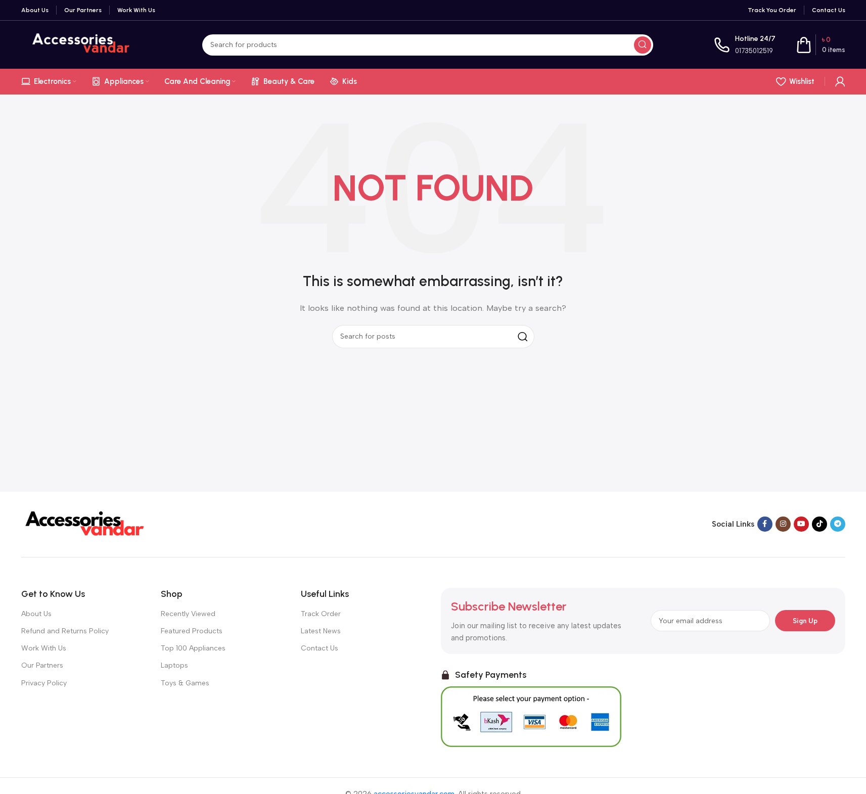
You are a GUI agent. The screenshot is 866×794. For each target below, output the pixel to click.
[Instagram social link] (783, 524)
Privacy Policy (44, 683)
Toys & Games (185, 683)
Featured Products (191, 631)
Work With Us (43, 648)
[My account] (840, 81)
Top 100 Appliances (193, 648)
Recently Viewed (188, 614)
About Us (36, 614)
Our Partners (42, 665)
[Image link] (84, 523)
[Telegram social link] (837, 524)
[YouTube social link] (801, 524)
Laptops (174, 665)
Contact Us (319, 648)
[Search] (642, 45)
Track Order (321, 614)
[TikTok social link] (819, 524)
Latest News (321, 631)
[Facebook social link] (764, 524)
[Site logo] (81, 44)
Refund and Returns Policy (65, 631)
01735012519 (754, 51)
